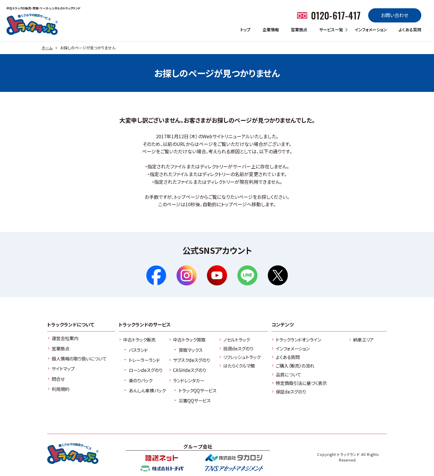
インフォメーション (371, 30)
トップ (245, 30)
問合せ (58, 379)
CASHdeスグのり (189, 370)
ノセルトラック (236, 339)
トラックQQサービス (197, 390)
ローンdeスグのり (145, 370)
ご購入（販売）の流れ (295, 365)
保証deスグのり (291, 391)
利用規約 (60, 389)
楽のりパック (140, 380)
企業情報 (270, 30)
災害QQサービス (195, 400)
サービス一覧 (331, 30)
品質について (288, 374)
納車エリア (363, 339)
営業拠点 (299, 30)
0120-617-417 (336, 15)
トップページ (187, 196)
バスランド (138, 350)
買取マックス (191, 350)
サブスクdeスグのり (191, 360)
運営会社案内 (65, 338)
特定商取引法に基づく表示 (301, 383)
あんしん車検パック (147, 390)
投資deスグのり (238, 348)
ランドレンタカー (188, 380)
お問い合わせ (394, 15)
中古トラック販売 (139, 339)
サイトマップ (63, 368)
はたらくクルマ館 (239, 365)
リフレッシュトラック (241, 357)
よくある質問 (410, 30)
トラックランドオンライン (298, 339)
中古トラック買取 (189, 339)
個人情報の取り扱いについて (79, 358)
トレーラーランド (144, 360)
